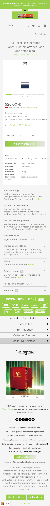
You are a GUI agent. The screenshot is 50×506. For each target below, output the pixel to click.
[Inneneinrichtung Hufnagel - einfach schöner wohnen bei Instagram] (26, 420)
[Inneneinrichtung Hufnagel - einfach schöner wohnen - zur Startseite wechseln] (25, 15)
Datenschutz (7, 444)
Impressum (19, 444)
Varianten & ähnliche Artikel (18, 284)
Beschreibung (11, 190)
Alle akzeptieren (16, 497)
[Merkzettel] (33, 25)
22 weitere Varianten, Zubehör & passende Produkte (27, 119)
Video (7, 261)
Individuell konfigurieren (17, 220)
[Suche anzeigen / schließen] (27, 25)
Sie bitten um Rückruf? (16, 436)
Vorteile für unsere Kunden (28, 428)
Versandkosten (8, 409)
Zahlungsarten (15, 448)
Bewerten (12, 158)
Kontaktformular (35, 436)
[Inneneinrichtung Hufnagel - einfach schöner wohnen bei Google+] (29, 420)
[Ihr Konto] (39, 25)
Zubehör (10, 290)
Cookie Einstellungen (32, 448)
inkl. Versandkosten (29, 108)
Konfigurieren (35, 497)
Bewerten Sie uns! (37, 440)
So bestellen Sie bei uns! (36, 444)
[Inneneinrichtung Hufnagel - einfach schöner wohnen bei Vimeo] (17, 420)
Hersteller (9, 246)
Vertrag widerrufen (25, 457)
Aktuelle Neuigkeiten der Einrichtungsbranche (24, 432)
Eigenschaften (11, 236)
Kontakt (12, 428)
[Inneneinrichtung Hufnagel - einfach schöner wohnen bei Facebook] (20, 420)
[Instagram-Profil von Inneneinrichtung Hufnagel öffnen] (25, 352)
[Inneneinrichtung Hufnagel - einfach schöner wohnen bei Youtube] (23, 420)
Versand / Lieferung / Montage (15, 440)
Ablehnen (25, 503)
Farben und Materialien (16, 205)
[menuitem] (8, 25)
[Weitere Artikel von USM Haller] (25, 63)
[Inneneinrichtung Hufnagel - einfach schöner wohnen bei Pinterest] (33, 420)
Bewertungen (11, 271)
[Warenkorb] (44, 25)
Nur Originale (30, 158)
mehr (37, 199)
